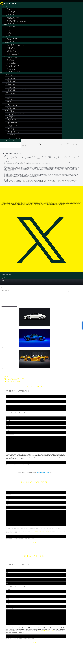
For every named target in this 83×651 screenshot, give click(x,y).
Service (41, 198)
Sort (31, 140)
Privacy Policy (39, 472)
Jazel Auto (7, 278)
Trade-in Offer (11, 14)
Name (7, 533)
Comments (7, 633)
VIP (35, 283)
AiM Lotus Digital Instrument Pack (14, 372)
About (41, 199)
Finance (41, 196)
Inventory (41, 188)
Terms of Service (46, 472)
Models (41, 187)
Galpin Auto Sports (12, 55)
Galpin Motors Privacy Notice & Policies (46, 457)
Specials (41, 189)
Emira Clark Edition (12, 26)
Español (2, 280)
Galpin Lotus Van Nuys (41, 191)
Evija (8, 35)
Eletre (6, 371)
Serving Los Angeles (14, 71)
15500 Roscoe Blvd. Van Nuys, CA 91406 (41, 194)
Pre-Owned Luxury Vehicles (12, 375)
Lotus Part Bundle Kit (10, 374)
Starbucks (12, 66)
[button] (31, 73)
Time (7, 572)
